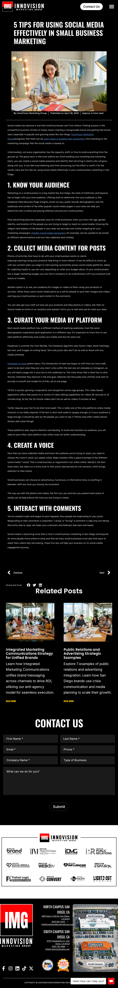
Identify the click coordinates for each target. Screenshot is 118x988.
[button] (112, 6)
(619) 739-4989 (58, 946)
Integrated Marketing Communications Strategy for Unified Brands (29, 653)
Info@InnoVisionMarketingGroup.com (57, 924)
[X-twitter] (31, 968)
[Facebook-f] (3, 968)
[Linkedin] (17, 968)
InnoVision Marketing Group (57, 982)
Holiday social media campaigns (48, 233)
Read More (11, 701)
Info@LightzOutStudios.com (57, 949)
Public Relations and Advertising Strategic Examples (82, 653)
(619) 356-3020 (58, 921)
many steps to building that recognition (64, 138)
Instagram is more (17, 363)
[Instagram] (10, 968)
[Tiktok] (24, 968)
